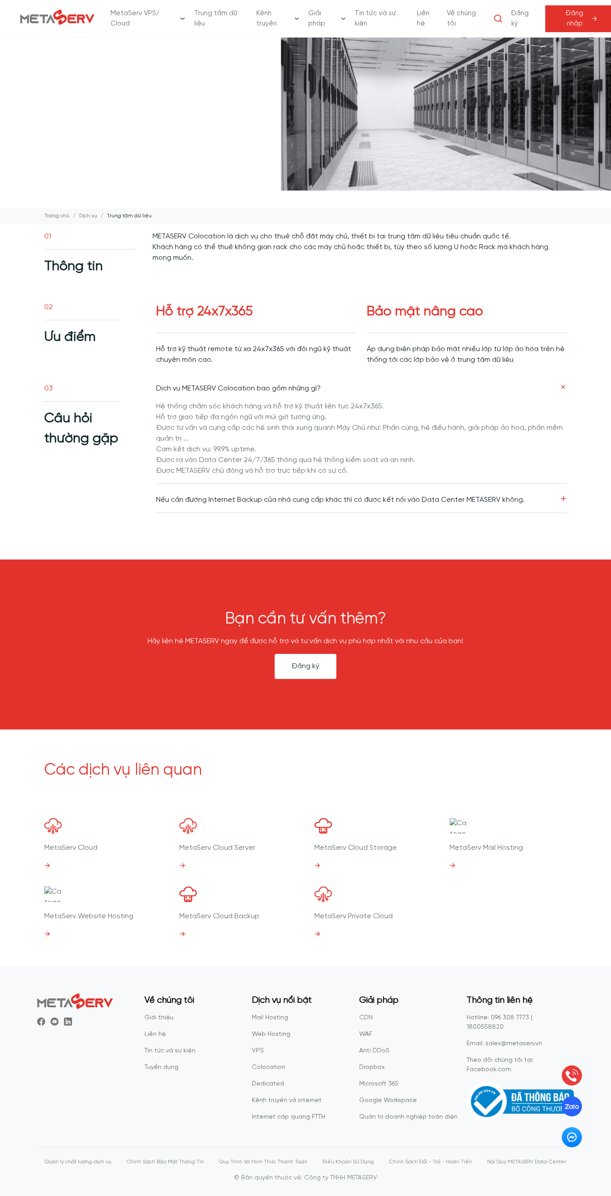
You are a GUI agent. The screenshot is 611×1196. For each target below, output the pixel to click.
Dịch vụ (88, 216)
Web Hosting (271, 1034)
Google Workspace (388, 1100)
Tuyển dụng (161, 1067)
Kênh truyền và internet (287, 1100)
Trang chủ (56, 216)
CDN (366, 1017)
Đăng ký (305, 666)
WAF (365, 1034)
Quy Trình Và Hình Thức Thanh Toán (263, 1162)
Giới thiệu (159, 1017)
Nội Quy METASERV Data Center (526, 1162)
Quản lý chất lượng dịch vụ (78, 1162)
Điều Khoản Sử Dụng (348, 1162)
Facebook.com (489, 1069)
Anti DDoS (374, 1051)
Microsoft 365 (379, 1084)
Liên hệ (155, 1034)
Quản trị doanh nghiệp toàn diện (408, 1117)
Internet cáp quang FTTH (288, 1117)
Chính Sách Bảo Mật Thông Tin (165, 1162)
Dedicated (268, 1084)
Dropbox (372, 1067)
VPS (258, 1051)
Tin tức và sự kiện (169, 1051)
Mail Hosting (270, 1017)
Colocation (268, 1067)
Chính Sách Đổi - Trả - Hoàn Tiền (430, 1162)
